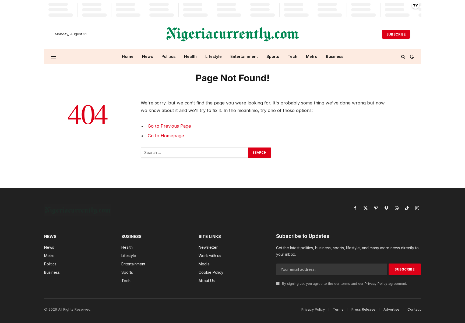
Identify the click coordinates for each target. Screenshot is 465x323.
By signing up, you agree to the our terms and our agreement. (344, 284)
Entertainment (244, 56)
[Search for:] (194, 153)
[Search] (403, 56)
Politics (168, 56)
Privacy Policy (376, 284)
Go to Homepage (166, 135)
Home (127, 56)
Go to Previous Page (169, 126)
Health (190, 56)
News (147, 56)
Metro (311, 56)
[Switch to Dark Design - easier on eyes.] (411, 56)
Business (334, 56)
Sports (272, 56)
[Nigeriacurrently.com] (232, 34)
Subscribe (396, 34)
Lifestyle (213, 56)
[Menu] (53, 56)
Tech (292, 56)
